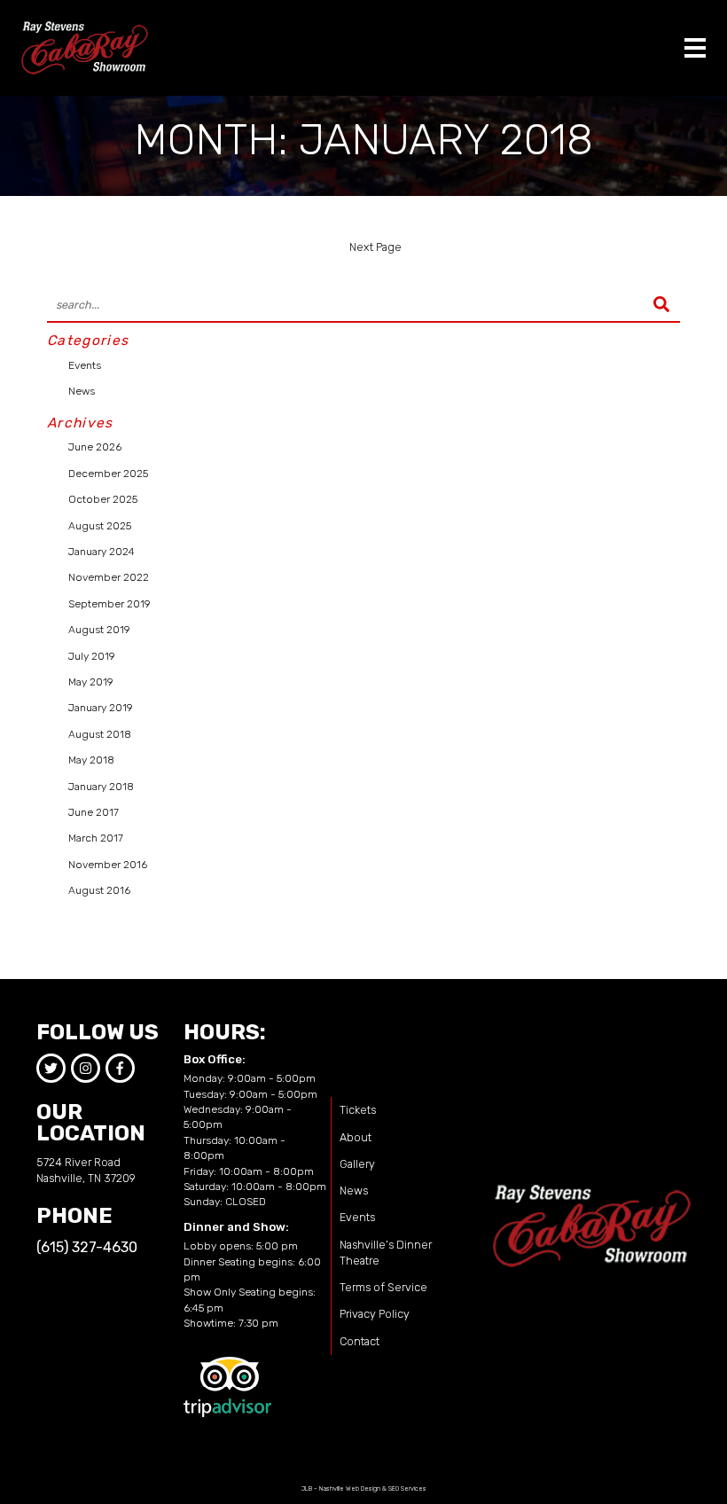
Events (84, 365)
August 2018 (99, 734)
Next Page (375, 247)
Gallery (357, 1164)
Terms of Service (383, 1287)
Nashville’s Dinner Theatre (386, 1252)
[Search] (661, 305)
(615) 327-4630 (86, 1247)
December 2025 (108, 473)
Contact (359, 1341)
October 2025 (102, 499)
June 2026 (94, 447)
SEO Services (407, 1488)
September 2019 (109, 604)
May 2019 (90, 682)
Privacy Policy (375, 1313)
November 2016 (107, 864)
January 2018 (101, 786)
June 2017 (93, 812)
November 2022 (108, 577)
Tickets (358, 1109)
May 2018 (91, 760)
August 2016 (99, 890)
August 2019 (99, 629)
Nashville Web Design (349, 1488)
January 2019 (100, 707)
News (81, 391)
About (355, 1137)
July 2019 (91, 656)
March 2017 (95, 838)
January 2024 (101, 551)
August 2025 (99, 526)
